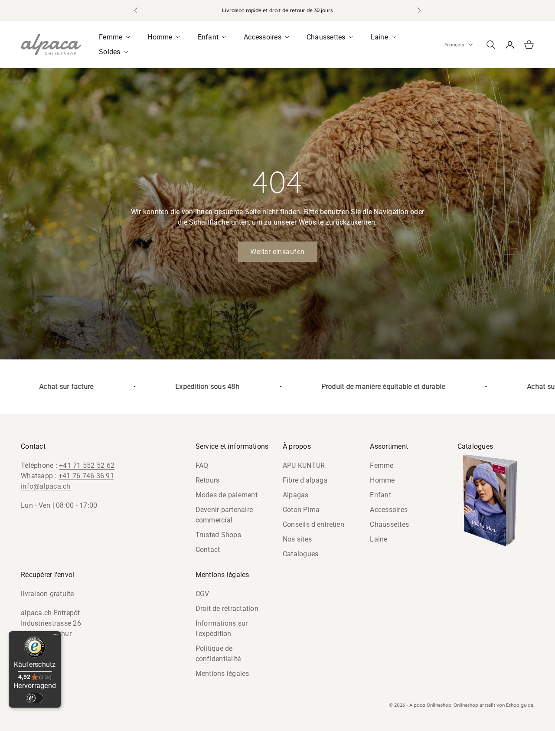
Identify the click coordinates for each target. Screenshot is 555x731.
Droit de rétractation (227, 608)
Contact (208, 549)
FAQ (202, 465)
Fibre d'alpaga (305, 480)
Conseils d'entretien (313, 524)
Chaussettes (389, 524)
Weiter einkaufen (277, 252)
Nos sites (297, 539)
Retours (208, 480)
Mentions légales (222, 673)
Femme (381, 465)
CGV (202, 594)
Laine (378, 539)
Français (454, 45)
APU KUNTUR (304, 465)
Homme (382, 480)
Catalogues (301, 554)
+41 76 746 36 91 (86, 476)
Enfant (380, 495)
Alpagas (296, 495)
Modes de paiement (227, 495)
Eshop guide (519, 705)
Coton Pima (301, 510)
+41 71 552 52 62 (86, 465)
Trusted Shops (218, 535)
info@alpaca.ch (46, 486)
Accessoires (389, 510)
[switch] (34, 698)
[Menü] (55, 636)
